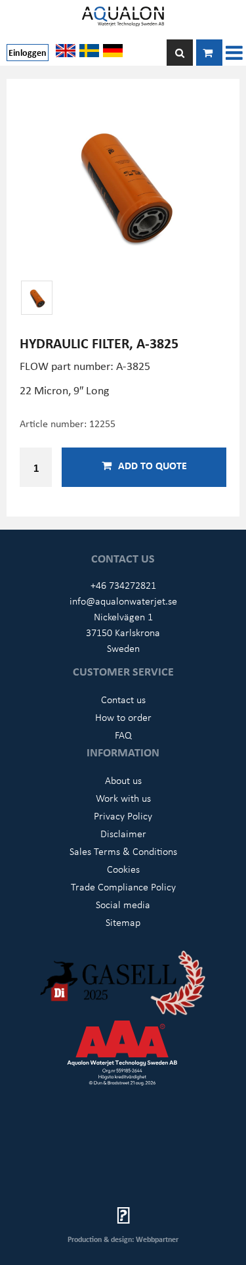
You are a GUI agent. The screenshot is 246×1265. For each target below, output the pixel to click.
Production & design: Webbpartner (123, 1239)
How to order (123, 717)
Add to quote (152, 465)
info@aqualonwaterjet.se (123, 600)
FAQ (123, 734)
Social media (123, 904)
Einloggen (28, 52)
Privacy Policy (123, 815)
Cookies (123, 869)
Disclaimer (123, 833)
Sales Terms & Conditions (123, 851)
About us (123, 780)
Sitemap (123, 922)
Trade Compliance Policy (123, 886)
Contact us (123, 699)
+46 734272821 (123, 585)
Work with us (123, 798)
